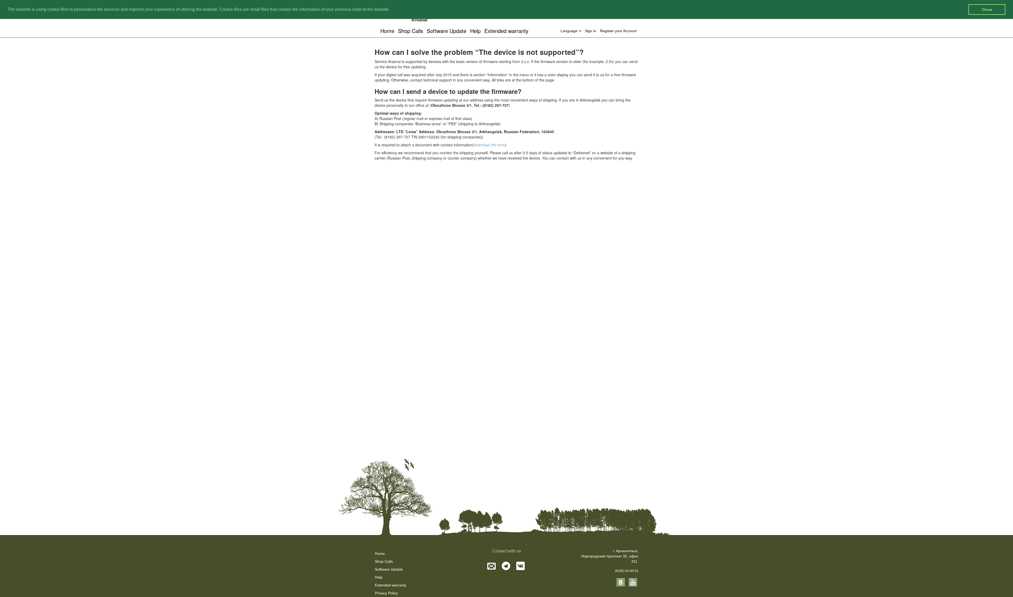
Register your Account (618, 31)
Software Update (446, 31)
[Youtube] (633, 582)
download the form (489, 144)
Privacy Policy (386, 593)
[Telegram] (506, 566)
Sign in (590, 31)
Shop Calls (410, 31)
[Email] (491, 566)
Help (475, 31)
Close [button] (987, 9)
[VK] (520, 566)
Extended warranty (506, 31)
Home (387, 31)
